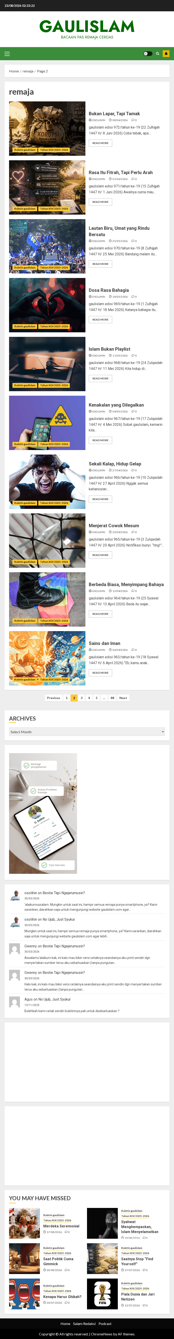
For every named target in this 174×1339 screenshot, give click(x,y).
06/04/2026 (120, 650)
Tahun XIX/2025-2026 (54, 149)
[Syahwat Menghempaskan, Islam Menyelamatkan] (102, 1223)
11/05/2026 (120, 355)
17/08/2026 (54, 1232)
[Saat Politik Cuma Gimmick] (24, 1258)
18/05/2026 (120, 296)
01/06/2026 (120, 179)
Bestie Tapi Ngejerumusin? (64, 893)
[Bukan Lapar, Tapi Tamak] (47, 128)
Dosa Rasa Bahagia (109, 290)
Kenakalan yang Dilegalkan (116, 405)
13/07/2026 (132, 1305)
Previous (53, 698)
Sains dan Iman (104, 643)
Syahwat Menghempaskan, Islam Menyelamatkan (139, 1227)
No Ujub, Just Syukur (59, 919)
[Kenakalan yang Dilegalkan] (47, 423)
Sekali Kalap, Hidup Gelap (115, 464)
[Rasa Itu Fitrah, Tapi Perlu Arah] (47, 187)
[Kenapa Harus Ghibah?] (24, 1294)
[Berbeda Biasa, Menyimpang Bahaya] (47, 599)
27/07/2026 (132, 1270)
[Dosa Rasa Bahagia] (47, 305)
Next (123, 698)
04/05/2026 (120, 411)
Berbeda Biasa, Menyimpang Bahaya (126, 584)
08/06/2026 (120, 120)
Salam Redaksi (84, 1323)
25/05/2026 (120, 241)
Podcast (105, 1323)
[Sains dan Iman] (47, 658)
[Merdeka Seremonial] (24, 1223)
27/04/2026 (120, 470)
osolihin (98, 120)
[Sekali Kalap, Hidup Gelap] (47, 482)
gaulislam (87, 26)
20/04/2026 (120, 532)
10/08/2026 (132, 1238)
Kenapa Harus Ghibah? (62, 1297)
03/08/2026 (54, 1270)
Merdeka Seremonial (61, 1226)
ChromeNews (101, 1334)
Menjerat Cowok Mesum (114, 525)
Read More (100, 143)
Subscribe (166, 53)
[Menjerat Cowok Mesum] (47, 540)
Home (65, 1323)
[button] (7, 54)
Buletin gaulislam (24, 149)
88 (112, 698)
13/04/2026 (120, 591)
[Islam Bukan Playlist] (47, 364)
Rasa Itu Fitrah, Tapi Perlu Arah (121, 172)
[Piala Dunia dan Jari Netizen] (102, 1294)
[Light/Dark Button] (147, 53)
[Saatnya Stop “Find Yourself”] (102, 1258)
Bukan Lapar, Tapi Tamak (114, 113)
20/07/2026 (54, 1302)
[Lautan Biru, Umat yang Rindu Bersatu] (47, 246)
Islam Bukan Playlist (109, 349)
